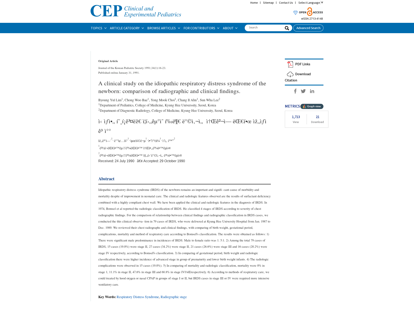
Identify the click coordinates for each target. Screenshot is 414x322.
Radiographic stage (174, 296)
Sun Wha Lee (209, 100)
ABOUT (228, 28)
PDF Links (302, 64)
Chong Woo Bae (136, 100)
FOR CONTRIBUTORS (199, 28)
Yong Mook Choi (163, 100)
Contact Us (286, 3)
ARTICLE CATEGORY (125, 28)
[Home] (136, 4)
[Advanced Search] (308, 27)
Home (254, 3)
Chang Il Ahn (187, 100)
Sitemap (268, 3)
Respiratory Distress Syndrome (138, 296)
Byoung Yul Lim (109, 100)
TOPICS (97, 28)
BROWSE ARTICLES (161, 28)
